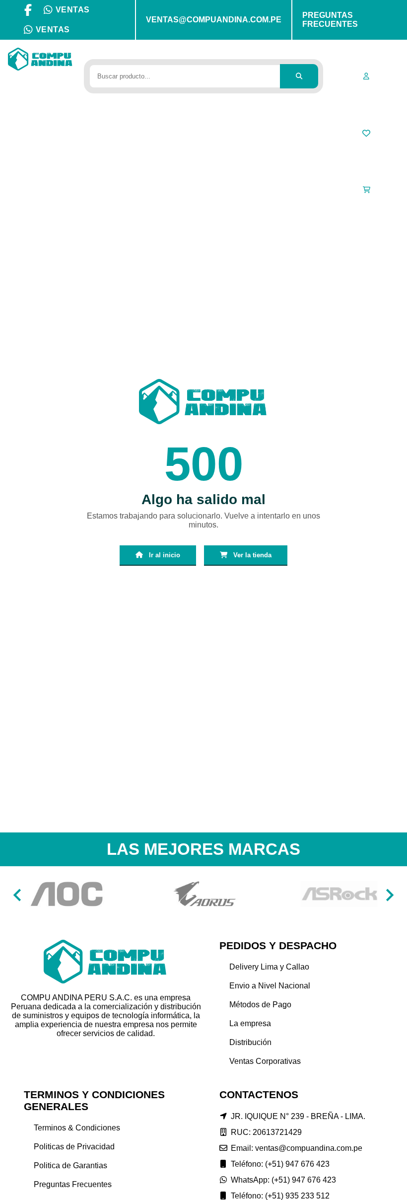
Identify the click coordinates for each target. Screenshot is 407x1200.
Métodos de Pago (260, 1004)
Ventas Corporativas (265, 1061)
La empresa (250, 1023)
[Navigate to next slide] (389, 895)
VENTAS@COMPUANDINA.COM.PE (213, 19)
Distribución (250, 1042)
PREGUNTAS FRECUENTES (330, 19)
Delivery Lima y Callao (269, 967)
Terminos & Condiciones (77, 1128)
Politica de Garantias (70, 1165)
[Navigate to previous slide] (17, 895)
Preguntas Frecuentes (73, 1184)
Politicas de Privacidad (74, 1146)
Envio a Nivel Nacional (269, 985)
